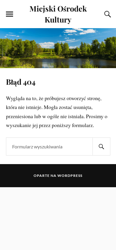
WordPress (69, 175)
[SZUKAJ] (101, 146)
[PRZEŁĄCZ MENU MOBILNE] (9, 14)
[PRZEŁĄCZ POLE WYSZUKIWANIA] (106, 14)
